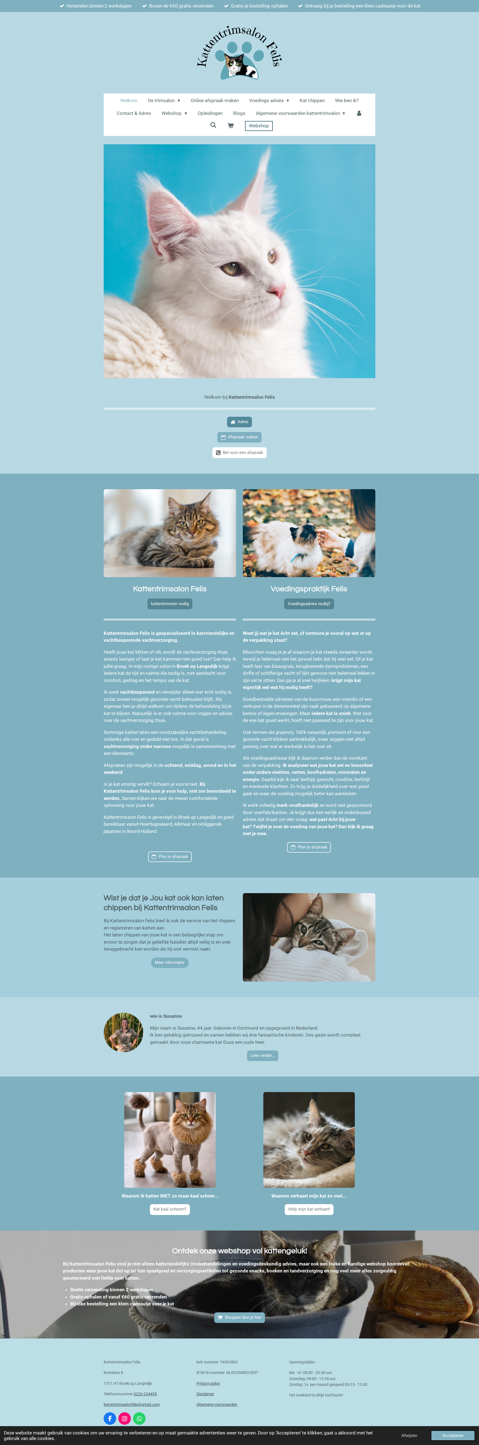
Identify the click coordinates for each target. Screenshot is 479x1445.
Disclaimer (205, 1394)
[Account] (359, 113)
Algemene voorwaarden (217, 1404)
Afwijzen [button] (409, 1435)
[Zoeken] (213, 125)
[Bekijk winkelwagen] (230, 126)
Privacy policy (208, 1383)
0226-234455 (145, 1394)
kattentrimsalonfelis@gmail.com (132, 1404)
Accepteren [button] (452, 1435)
